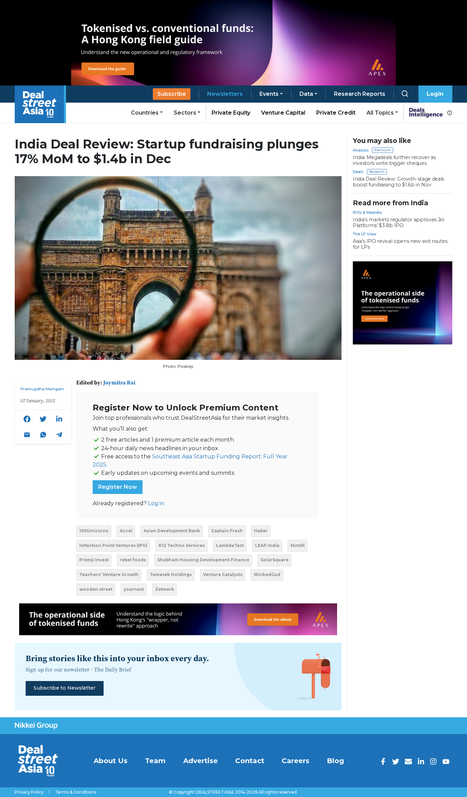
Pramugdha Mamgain (42, 389)
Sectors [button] (185, 112)
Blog (335, 761)
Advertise (200, 761)
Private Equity (231, 112)
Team (155, 761)
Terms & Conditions (75, 792)
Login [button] (435, 94)
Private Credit (336, 112)
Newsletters (225, 94)
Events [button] (269, 94)
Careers (295, 761)
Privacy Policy (29, 792)
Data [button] (306, 94)
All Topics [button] (380, 112)
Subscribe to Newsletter (64, 688)
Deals (358, 171)
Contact (249, 761)
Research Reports (359, 94)
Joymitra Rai (119, 382)
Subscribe (171, 94)
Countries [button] (145, 112)
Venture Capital (283, 112)
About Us (111, 761)
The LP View (364, 234)
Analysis (361, 150)
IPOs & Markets (367, 212)
